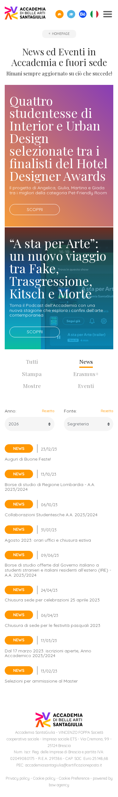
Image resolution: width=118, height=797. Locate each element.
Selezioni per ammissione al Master (41, 681)
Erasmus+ (86, 373)
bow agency (59, 785)
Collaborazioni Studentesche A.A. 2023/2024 (51, 514)
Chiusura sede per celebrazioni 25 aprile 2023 (52, 600)
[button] (59, 14)
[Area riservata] (71, 14)
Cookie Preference (74, 778)
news (19, 448)
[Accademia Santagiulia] (25, 14)
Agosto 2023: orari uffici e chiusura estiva (48, 540)
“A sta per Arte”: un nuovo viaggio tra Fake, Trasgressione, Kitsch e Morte (57, 268)
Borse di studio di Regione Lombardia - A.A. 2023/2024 (50, 487)
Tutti (32, 361)
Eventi (86, 385)
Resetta (48, 411)
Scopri (35, 209)
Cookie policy (44, 778)
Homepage (61, 33)
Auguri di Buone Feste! (28, 459)
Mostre (32, 385)
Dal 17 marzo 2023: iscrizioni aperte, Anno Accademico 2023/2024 (48, 653)
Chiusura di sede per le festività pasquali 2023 (52, 625)
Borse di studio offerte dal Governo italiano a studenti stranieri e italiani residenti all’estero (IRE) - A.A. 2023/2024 (58, 570)
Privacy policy (18, 778)
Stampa (32, 373)
